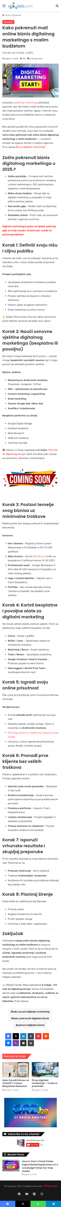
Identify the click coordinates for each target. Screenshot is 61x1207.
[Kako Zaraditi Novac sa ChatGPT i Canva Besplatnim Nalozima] (15, 1069)
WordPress (39, 556)
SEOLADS (52, 1186)
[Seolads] (20, 5)
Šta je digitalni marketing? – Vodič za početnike (44, 1083)
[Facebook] (8, 1036)
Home (7, 15)
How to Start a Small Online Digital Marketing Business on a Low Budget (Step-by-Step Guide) (40, 1166)
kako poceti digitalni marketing (31, 1011)
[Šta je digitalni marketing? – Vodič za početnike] (45, 1069)
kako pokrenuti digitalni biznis (31, 1018)
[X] (16, 1036)
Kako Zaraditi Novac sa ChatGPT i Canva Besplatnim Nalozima (15, 1083)
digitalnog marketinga (25, 102)
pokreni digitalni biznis (31, 1025)
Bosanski (16, 15)
